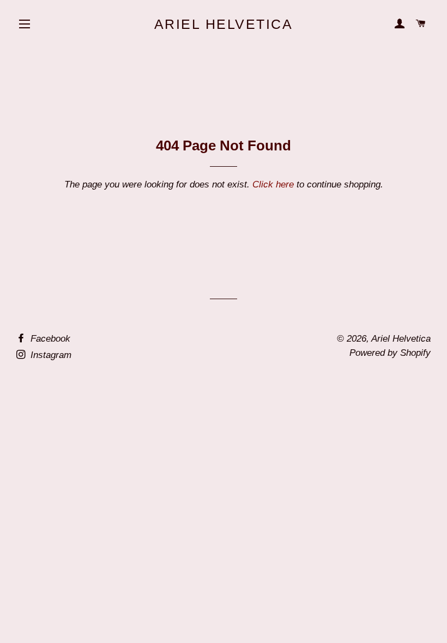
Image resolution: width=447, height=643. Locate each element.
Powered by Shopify (390, 353)
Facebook (49, 338)
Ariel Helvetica (223, 24)
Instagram (49, 355)
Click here (273, 184)
